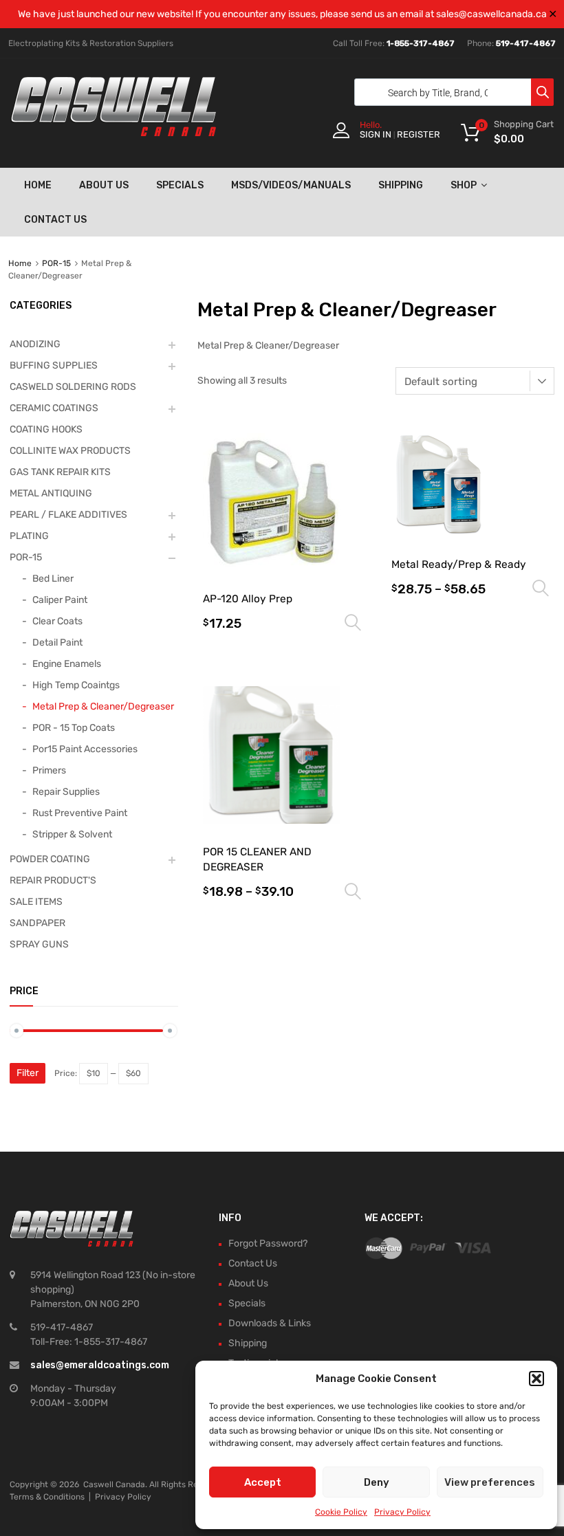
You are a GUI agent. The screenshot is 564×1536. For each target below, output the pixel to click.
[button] (536, 1378)
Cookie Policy (341, 1512)
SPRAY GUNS (39, 944)
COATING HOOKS (46, 429)
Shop (464, 185)
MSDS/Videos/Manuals (291, 185)
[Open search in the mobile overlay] (450, 92)
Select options (353, 623)
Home (38, 185)
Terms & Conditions (47, 1497)
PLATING (29, 536)
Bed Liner (53, 578)
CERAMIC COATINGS (54, 408)
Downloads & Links (269, 1323)
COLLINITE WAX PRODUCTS (70, 451)
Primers (49, 770)
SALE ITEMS (36, 902)
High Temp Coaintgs (76, 685)
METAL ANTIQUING (51, 493)
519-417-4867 (526, 43)
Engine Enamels (66, 664)
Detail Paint (57, 642)
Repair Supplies (66, 792)
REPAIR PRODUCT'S (53, 880)
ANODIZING (35, 344)
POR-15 (56, 263)
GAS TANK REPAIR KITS (60, 472)
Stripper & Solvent (72, 834)
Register (418, 134)
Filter (28, 1073)
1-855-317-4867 (421, 43)
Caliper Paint (59, 600)
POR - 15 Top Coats (73, 728)
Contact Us (55, 220)
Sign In (375, 134)
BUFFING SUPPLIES (54, 365)
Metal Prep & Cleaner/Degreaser (103, 706)
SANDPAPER (37, 923)
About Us (104, 185)
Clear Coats (57, 621)
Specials (180, 185)
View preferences (489, 1482)
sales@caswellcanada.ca (491, 14)
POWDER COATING (50, 859)
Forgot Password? (267, 1243)
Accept (262, 1482)
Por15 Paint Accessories (85, 749)
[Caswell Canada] (113, 133)
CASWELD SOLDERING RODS (73, 387)
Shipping (400, 185)
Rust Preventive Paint (79, 813)
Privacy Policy (402, 1512)
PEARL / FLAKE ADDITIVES (68, 514)
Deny (376, 1482)
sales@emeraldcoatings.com (99, 1365)
